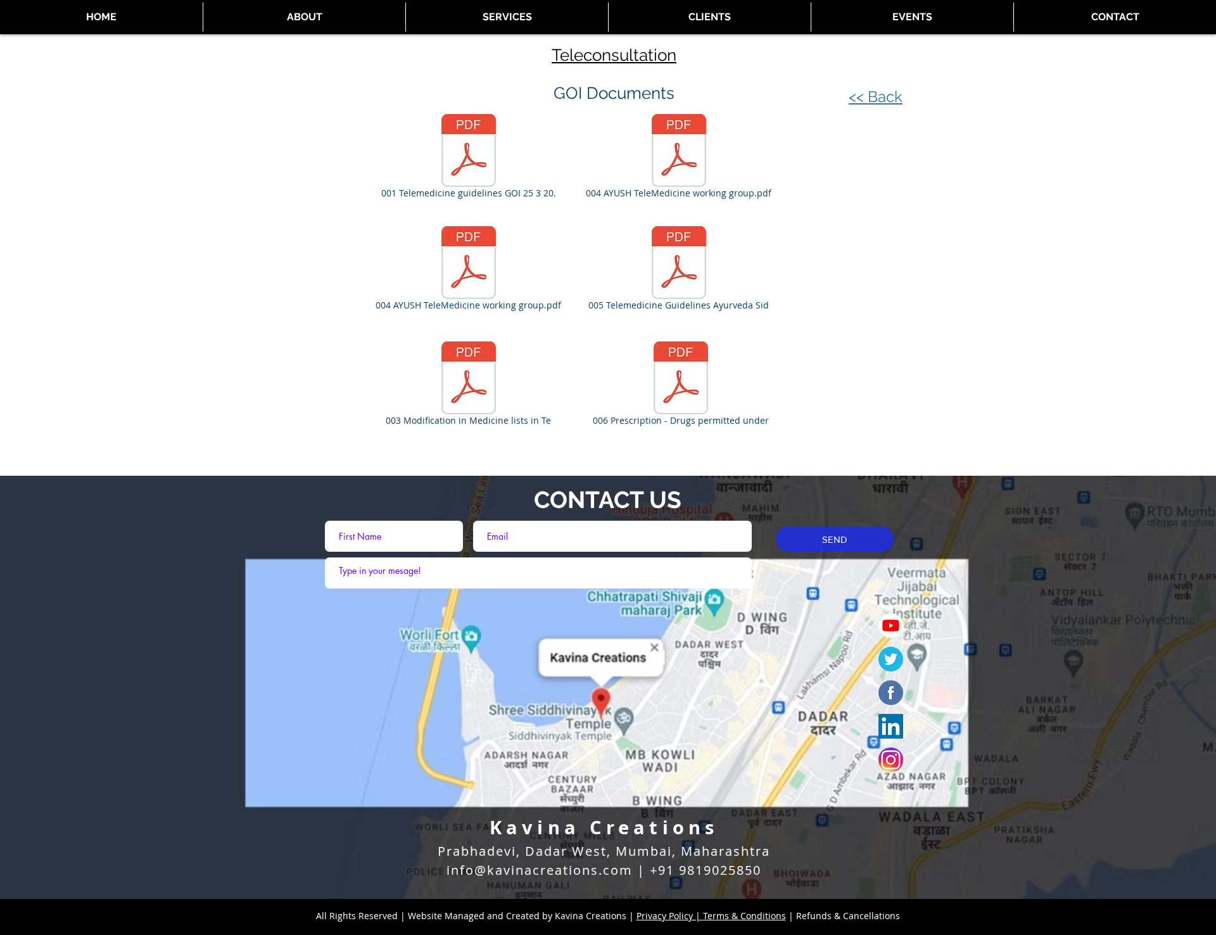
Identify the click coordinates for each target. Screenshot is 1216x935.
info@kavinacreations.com (539, 870)
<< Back (875, 96)
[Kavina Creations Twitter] (890, 659)
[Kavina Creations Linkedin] (890, 726)
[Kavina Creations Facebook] (890, 692)
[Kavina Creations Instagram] (890, 759)
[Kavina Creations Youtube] (890, 625)
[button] (912, 17)
